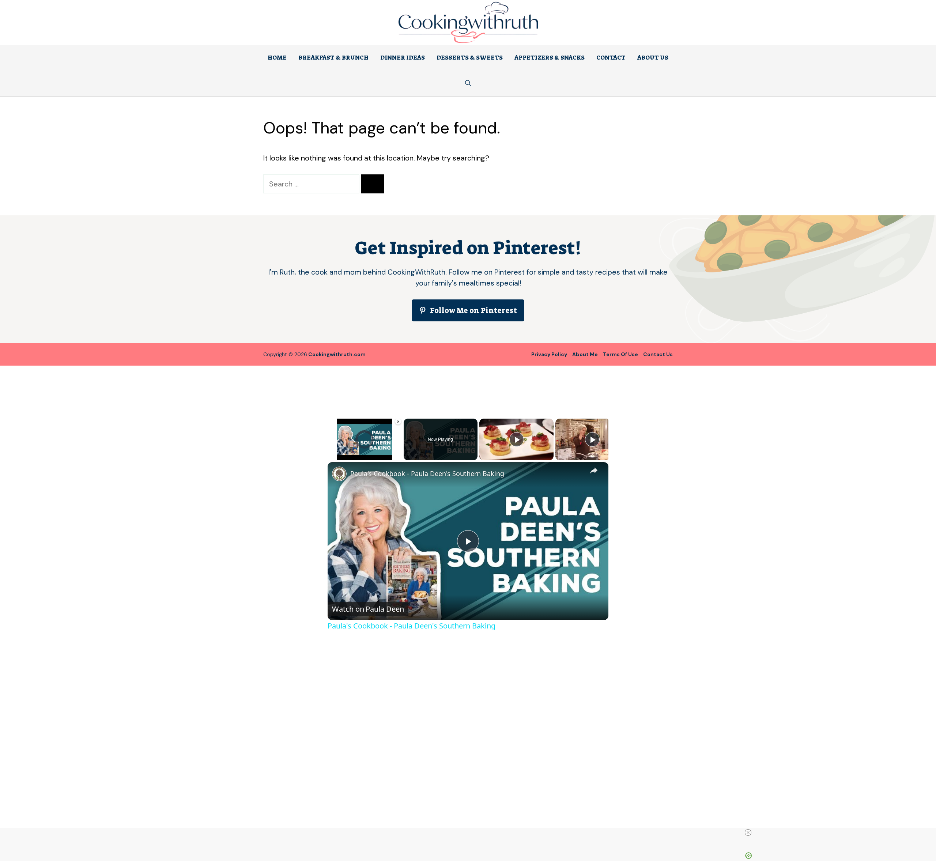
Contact (611, 57)
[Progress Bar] (365, 451)
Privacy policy (549, 354)
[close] (748, 832)
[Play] (332, 456)
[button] (468, 83)
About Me (585, 354)
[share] (593, 470)
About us (652, 57)
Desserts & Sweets (470, 57)
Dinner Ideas (402, 57)
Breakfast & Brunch (333, 57)
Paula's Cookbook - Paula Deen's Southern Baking (427, 473)
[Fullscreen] (397, 456)
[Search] (372, 183)
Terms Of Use (620, 354)
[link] (339, 474)
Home (277, 57)
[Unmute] (340, 456)
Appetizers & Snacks (549, 57)
